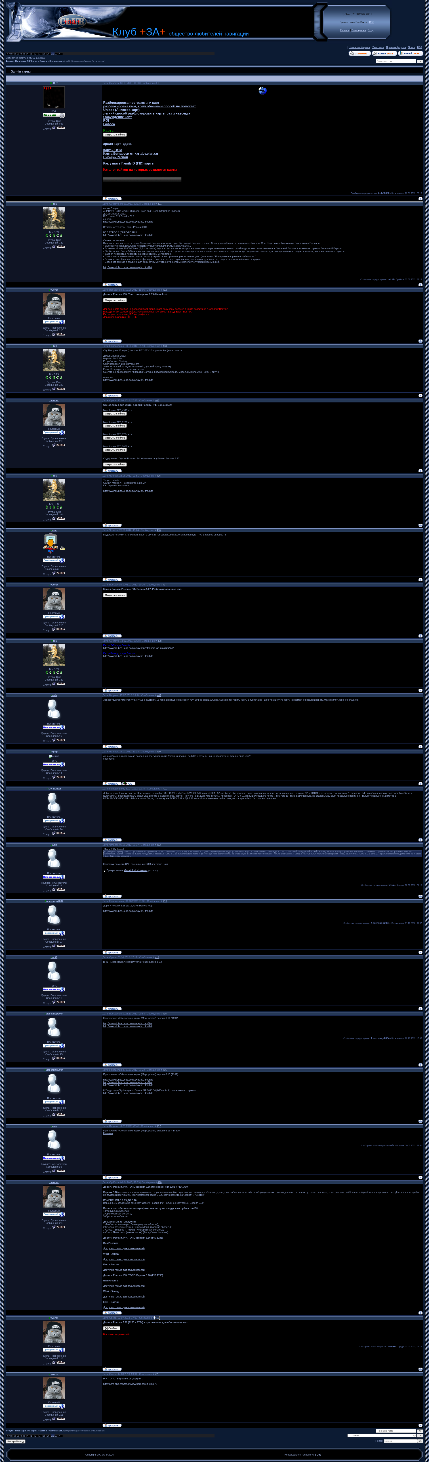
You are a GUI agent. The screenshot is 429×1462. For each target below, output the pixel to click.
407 (165, 584)
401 (160, 203)
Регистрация (358, 30)
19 (44, 54)
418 (160, 1182)
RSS (371, 22)
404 (157, 400)
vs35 (53, 957)
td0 (54, 203)
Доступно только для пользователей (124, 1248)
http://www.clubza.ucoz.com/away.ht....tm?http (128, 221)
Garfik (32, 58)
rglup (54, 751)
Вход (370, 30)
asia (54, 695)
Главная (344, 30)
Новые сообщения (359, 47)
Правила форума (396, 47)
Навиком (108, 1133)
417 (159, 1126)
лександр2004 (53, 901)
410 (159, 751)
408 (160, 640)
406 (159, 530)
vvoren (54, 289)
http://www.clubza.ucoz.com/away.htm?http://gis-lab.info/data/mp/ (138, 648)
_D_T (54, 83)
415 (165, 1013)
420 (157, 1374)
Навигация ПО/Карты (26, 61)
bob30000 (40, 58)
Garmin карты (56, 61)
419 (157, 1317)
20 (48, 54)
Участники (378, 47)
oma (54, 530)
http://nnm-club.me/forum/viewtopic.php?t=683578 (130, 1384)
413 (165, 901)
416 (165, 1069)
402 (165, 289)
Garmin (43, 61)
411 (165, 788)
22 (56, 54)
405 (159, 475)
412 (159, 844)
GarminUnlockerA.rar (135, 870)
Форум (9, 61)
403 (165, 346)
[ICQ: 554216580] (128, 783)
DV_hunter (54, 788)
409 (159, 695)
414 (157, 957)
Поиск (411, 47)
